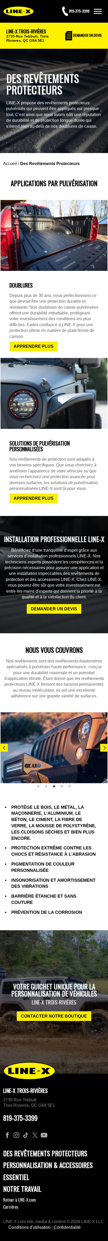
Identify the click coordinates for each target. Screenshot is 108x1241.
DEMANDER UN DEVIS (54, 609)
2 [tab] (48, 788)
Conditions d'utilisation (29, 1227)
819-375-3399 (20, 1118)
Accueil (10, 163)
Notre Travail (22, 1189)
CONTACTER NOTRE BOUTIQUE (54, 1016)
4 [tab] (63, 788)
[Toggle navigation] (98, 11)
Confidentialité (67, 1227)
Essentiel (16, 1177)
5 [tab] (71, 788)
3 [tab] (55, 788)
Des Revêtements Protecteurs (50, 163)
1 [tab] (40, 788)
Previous (4, 748)
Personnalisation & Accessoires (48, 1165)
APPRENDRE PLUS (33, 346)
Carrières (10, 1207)
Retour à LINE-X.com (19, 1200)
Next (104, 748)
